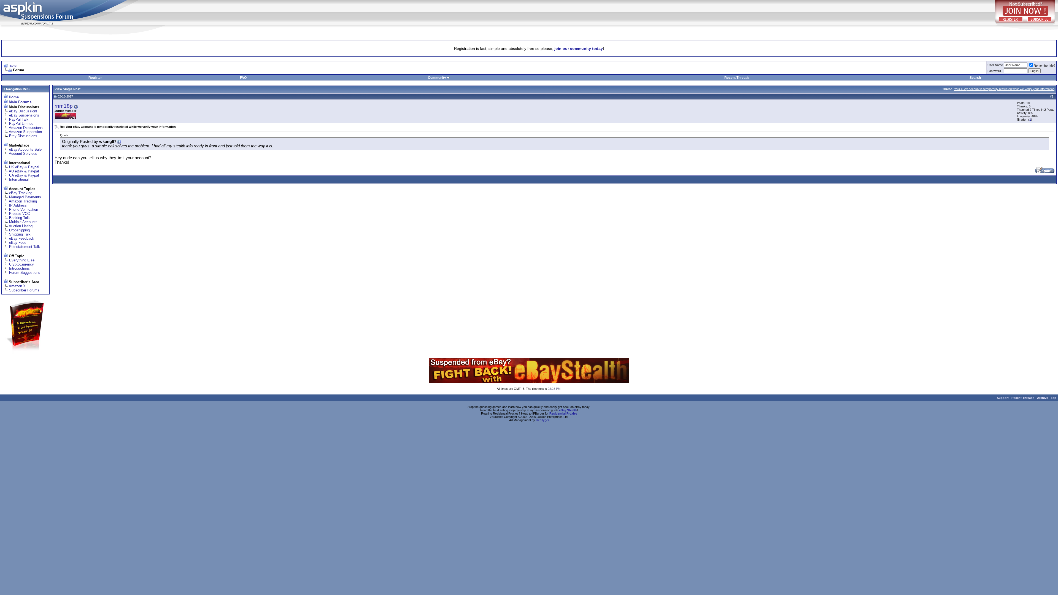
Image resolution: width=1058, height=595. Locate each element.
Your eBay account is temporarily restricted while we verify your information (1004, 89)
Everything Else (21, 260)
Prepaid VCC (19, 214)
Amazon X (17, 286)
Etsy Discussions (23, 136)
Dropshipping (19, 230)
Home (13, 66)
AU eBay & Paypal (24, 171)
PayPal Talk (18, 119)
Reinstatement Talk (24, 247)
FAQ (243, 78)
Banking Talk (19, 218)
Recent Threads (736, 78)
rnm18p (64, 106)
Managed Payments (25, 197)
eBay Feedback (21, 238)
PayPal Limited (21, 123)
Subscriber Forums (24, 290)
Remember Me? (1044, 65)
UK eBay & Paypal (24, 167)
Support (1003, 397)
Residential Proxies (563, 413)
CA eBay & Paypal (24, 175)
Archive (1042, 397)
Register (95, 78)
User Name (995, 65)
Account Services (23, 154)
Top (1053, 397)
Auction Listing (21, 226)
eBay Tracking (20, 193)
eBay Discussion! (23, 111)
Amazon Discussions (26, 128)
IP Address (18, 205)
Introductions (19, 268)
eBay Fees (17, 242)
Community (437, 78)
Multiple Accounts (23, 222)
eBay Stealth (568, 410)
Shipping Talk (20, 234)
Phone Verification (23, 209)
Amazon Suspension (25, 132)
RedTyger (542, 420)
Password (994, 70)
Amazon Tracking (23, 201)
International (19, 179)
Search (975, 78)
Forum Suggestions (24, 273)
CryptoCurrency (21, 264)
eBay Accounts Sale (25, 149)
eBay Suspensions (24, 115)
